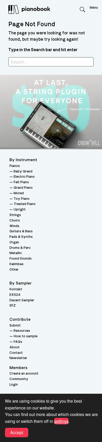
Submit (15, 325)
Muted (19, 193)
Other (14, 269)
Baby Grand (23, 171)
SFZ (12, 305)
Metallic (15, 253)
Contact (16, 353)
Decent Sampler (21, 300)
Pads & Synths (21, 237)
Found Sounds (20, 258)
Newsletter (18, 358)
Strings (15, 215)
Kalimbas (16, 264)
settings (61, 421)
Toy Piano (22, 199)
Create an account (23, 373)
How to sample (25, 336)
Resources (22, 331)
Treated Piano (25, 204)
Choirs (14, 220)
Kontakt (15, 289)
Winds (14, 226)
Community (18, 379)
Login (13, 384)
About (14, 347)
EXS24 (14, 295)
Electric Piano (24, 176)
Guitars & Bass (21, 231)
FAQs (18, 342)
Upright (20, 209)
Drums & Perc (20, 248)
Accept (16, 432)
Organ (14, 242)
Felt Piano (21, 182)
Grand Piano (23, 188)
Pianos (14, 166)
